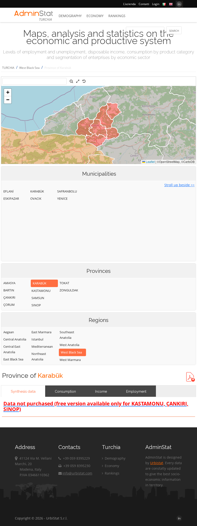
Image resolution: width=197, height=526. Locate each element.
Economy (95, 15)
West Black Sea (29, 68)
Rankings (116, 15)
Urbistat (156, 463)
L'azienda (129, 4)
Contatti (144, 4)
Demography (70, 15)
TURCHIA (8, 68)
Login (155, 4)
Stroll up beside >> (179, 185)
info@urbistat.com (77, 473)
